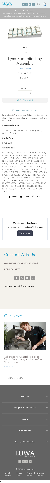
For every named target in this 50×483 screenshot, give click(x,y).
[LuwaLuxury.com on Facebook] (23, 4)
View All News (16, 378)
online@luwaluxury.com (21, 263)
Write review (25, 233)
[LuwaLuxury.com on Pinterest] (26, 4)
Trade (25, 419)
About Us (25, 396)
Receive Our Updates (25, 441)
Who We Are (25, 430)
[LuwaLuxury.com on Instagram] (30, 4)
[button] (25, 110)
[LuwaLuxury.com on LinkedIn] (33, 4)
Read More (8, 366)
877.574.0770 (12, 269)
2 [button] (26, 47)
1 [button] (24, 47)
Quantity (25, 88)
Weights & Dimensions (25, 407)
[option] (25, 13)
